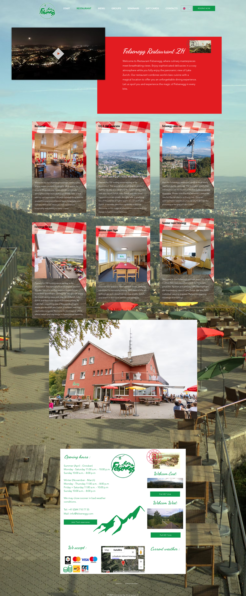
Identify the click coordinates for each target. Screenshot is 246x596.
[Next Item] (206, 369)
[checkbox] (123, 423)
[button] (102, 77)
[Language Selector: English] (186, 8)
